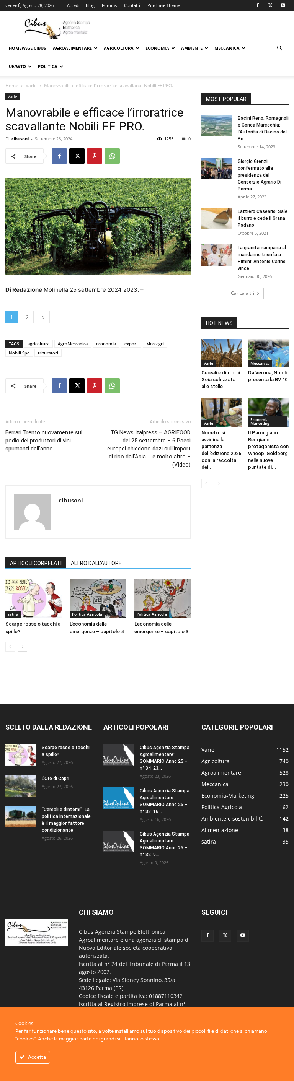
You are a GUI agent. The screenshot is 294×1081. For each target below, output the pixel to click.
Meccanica (227, 48)
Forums (109, 5)
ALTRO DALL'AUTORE (96, 563)
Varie (31, 85)
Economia (157, 48)
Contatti (132, 5)
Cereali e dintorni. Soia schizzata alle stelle (221, 379)
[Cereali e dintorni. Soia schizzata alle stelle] (221, 353)
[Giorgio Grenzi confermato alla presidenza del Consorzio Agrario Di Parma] (216, 168)
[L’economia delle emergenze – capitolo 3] (162, 598)
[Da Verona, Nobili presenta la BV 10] (268, 353)
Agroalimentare (72, 48)
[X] (270, 5)
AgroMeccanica (73, 343)
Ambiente (192, 48)
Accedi (73, 5)
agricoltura (38, 343)
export (131, 343)
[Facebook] (257, 5)
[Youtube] (283, 5)
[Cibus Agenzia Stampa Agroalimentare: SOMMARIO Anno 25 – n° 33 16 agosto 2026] (118, 798)
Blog (90, 5)
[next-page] (22, 647)
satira (13, 614)
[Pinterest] (94, 156)
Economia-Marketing (260, 421)
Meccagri (155, 343)
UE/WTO (17, 66)
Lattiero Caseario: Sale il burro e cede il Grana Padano (262, 218)
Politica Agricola (87, 614)
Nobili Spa (19, 353)
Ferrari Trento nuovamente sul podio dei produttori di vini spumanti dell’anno (43, 440)
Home (11, 85)
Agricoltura (119, 48)
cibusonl (20, 138)
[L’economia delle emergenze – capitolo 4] (98, 598)
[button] (279, 48)
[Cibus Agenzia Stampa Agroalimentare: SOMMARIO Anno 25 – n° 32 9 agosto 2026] (118, 841)
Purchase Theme (163, 5)
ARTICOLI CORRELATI (36, 563)
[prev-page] (10, 647)
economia (106, 343)
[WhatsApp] (112, 156)
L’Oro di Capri (55, 778)
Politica (47, 66)
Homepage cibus (27, 48)
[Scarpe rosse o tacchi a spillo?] (33, 598)
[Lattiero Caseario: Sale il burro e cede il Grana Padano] (216, 218)
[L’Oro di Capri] (20, 786)
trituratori (48, 353)
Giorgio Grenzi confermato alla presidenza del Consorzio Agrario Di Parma (259, 175)
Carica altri (242, 293)
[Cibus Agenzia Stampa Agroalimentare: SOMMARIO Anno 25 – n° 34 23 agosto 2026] (118, 755)
